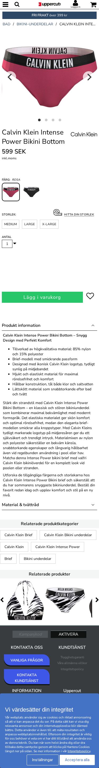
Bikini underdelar (37, 558)
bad (6, 24)
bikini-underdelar (35, 24)
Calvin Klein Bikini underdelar (68, 534)
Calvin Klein (14, 546)
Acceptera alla (77, 760)
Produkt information (21, 325)
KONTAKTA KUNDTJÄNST (27, 678)
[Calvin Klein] (84, 140)
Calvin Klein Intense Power (57, 546)
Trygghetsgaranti (72, 657)
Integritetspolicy (72, 669)
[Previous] (10, 77)
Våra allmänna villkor (72, 663)
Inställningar (42, 760)
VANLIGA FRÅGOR (27, 660)
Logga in (75, 6)
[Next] (89, 77)
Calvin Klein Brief (18, 534)
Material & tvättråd (20, 505)
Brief (8, 558)
